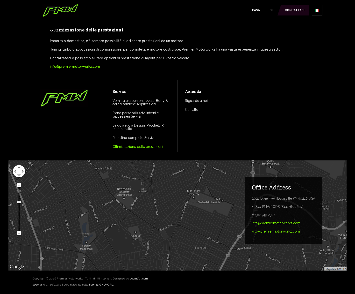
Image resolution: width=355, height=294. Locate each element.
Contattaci (295, 10)
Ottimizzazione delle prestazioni (138, 147)
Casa (256, 10)
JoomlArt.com (139, 278)
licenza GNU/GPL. (101, 284)
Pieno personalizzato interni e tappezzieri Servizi (136, 114)
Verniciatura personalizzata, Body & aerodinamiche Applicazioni (140, 102)
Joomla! (38, 284)
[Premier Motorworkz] (60, 11)
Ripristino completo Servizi (134, 138)
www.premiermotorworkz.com (276, 231)
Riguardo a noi (196, 101)
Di (271, 10)
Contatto (191, 110)
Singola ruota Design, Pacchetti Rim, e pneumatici (140, 127)
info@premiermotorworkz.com (75, 66)
